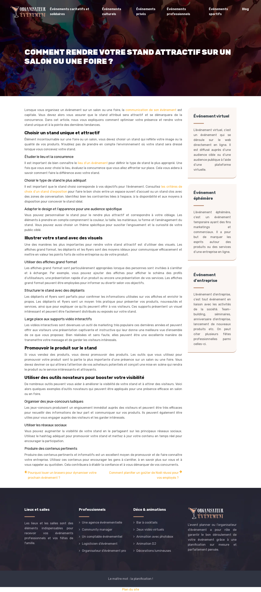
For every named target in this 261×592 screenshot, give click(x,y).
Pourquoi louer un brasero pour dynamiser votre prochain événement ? (62, 475)
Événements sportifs (218, 11)
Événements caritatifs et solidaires (69, 11)
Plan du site (130, 589)
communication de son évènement (151, 110)
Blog (245, 9)
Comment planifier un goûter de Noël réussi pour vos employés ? (144, 475)
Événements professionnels (178, 11)
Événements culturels (111, 11)
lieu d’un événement (93, 163)
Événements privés (145, 11)
